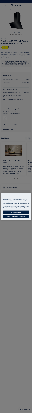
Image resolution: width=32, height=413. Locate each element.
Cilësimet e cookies (16, 212)
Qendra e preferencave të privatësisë (16, 216)
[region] (16, 206)
